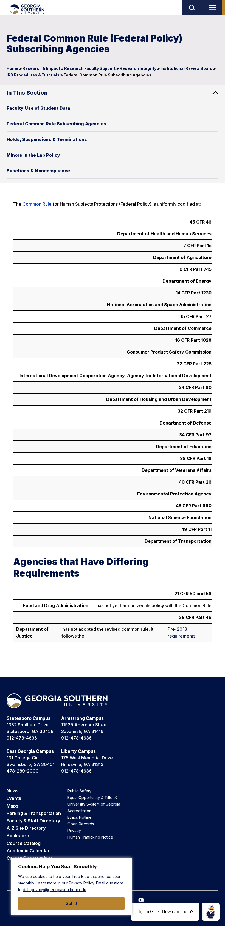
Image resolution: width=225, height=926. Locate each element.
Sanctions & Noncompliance (38, 170)
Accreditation (79, 810)
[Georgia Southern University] (26, 9)
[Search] (192, 7)
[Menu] (213, 7)
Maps (12, 806)
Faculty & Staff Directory (33, 820)
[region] (71, 886)
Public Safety (79, 791)
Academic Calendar (28, 850)
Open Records (81, 824)
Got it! (71, 903)
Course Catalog (24, 843)
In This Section (27, 92)
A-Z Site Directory (26, 828)
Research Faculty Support (90, 68)
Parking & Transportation (34, 813)
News (13, 790)
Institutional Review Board (186, 68)
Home (12, 68)
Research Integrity (138, 68)
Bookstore (18, 835)
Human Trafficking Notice (90, 837)
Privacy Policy (81, 883)
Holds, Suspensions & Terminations (47, 139)
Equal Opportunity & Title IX (92, 797)
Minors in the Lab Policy (33, 155)
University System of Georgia (94, 804)
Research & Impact (41, 68)
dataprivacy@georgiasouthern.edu (54, 889)
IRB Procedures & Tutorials (33, 75)
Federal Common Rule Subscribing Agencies (56, 123)
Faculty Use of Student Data (38, 108)
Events (14, 798)
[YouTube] (141, 900)
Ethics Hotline (80, 817)
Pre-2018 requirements (181, 632)
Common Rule (37, 204)
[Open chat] (211, 912)
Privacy (74, 830)
